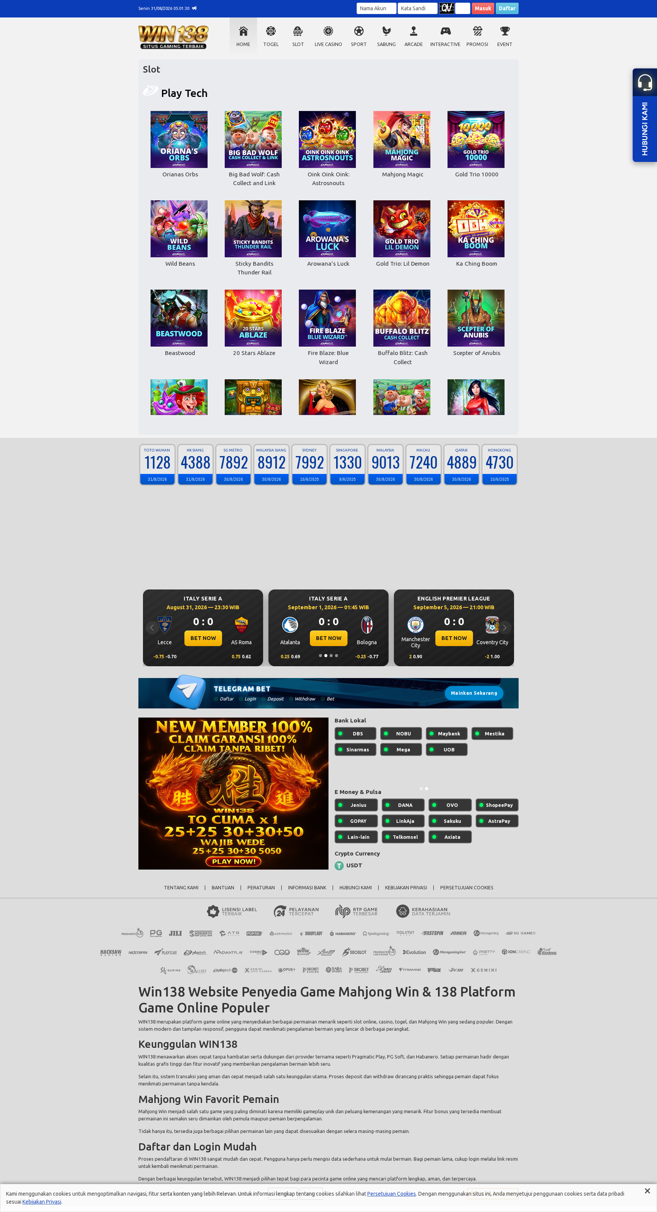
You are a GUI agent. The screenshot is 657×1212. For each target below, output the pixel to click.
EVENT (505, 44)
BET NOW (203, 638)
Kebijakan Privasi (41, 1202)
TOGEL (271, 44)
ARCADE (414, 44)
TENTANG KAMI (181, 893)
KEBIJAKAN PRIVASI (406, 893)
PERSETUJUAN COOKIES (467, 893)
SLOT (298, 44)
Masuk (483, 8)
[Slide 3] (331, 655)
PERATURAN (261, 893)
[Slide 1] (320, 655)
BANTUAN (223, 893)
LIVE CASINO (328, 44)
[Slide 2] (325, 655)
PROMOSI (477, 44)
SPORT (359, 44)
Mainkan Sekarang (474, 693)
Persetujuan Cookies (391, 1194)
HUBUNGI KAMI (356, 893)
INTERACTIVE (445, 44)
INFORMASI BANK (307, 893)
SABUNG (386, 44)
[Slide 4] (336, 655)
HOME (243, 44)
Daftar (507, 8)
